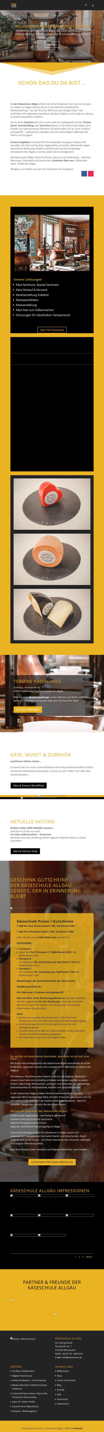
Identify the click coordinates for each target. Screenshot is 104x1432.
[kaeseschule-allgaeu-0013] (24, 1235)
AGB (59, 1394)
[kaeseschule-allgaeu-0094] (52, 1196)
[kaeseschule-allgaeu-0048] (24, 1215)
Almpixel (78, 1428)
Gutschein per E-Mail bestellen (52, 1162)
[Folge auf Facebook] (84, 173)
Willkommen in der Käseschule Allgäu (52, 26)
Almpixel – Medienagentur (24, 1411)
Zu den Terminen (27, 709)
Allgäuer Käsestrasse (22, 1375)
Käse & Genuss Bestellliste (28, 785)
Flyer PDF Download (52, 330)
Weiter (89, 1256)
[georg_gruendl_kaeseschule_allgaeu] (24, 1196)
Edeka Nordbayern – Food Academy (29, 1380)
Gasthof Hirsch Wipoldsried (25, 1406)
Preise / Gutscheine (66, 1380)
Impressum (62, 1399)
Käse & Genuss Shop (25, 851)
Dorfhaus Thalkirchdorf (23, 1371)
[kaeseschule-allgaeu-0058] (80, 1196)
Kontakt (52, 44)
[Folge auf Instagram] (91, 173)
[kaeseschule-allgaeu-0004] (52, 1215)
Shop (59, 1375)
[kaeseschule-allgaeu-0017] (52, 1235)
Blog (59, 1385)
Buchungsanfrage (39, 697)
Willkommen (63, 1371)
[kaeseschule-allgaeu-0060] (80, 1215)
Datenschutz (63, 1403)
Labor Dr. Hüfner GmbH (23, 1401)
